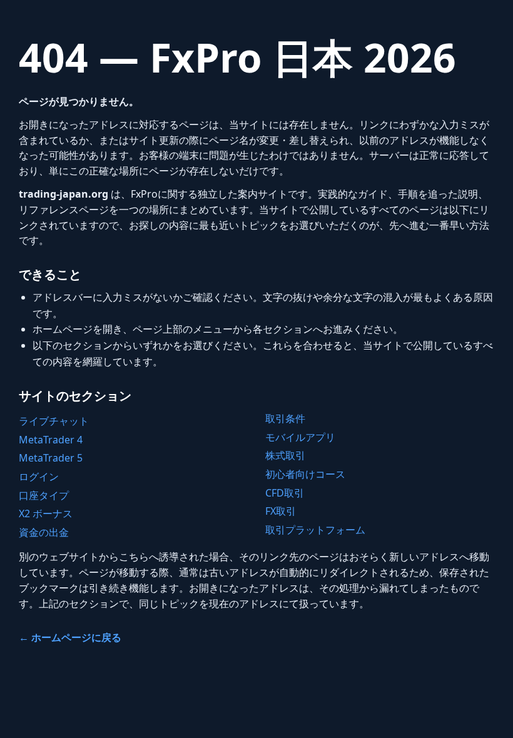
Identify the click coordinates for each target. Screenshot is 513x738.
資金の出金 (44, 532)
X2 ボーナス (46, 513)
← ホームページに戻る (70, 637)
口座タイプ (44, 495)
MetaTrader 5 (51, 458)
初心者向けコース (305, 474)
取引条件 (285, 418)
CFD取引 (284, 493)
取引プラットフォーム (315, 530)
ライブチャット (54, 421)
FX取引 (280, 511)
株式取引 (285, 455)
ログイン (39, 476)
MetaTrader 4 (51, 440)
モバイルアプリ (300, 437)
